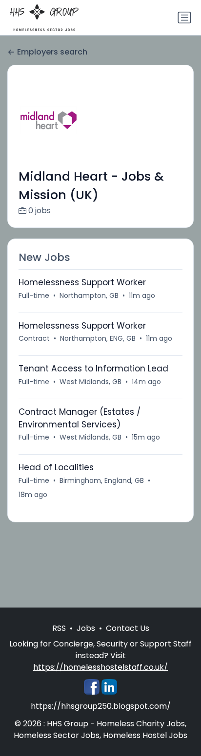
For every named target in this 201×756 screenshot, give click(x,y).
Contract (34, 338)
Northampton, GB (89, 295)
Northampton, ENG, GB (98, 338)
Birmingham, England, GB (102, 480)
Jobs (86, 628)
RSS (59, 628)
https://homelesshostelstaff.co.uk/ (100, 667)
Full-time (34, 295)
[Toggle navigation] (184, 17)
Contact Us (127, 628)
